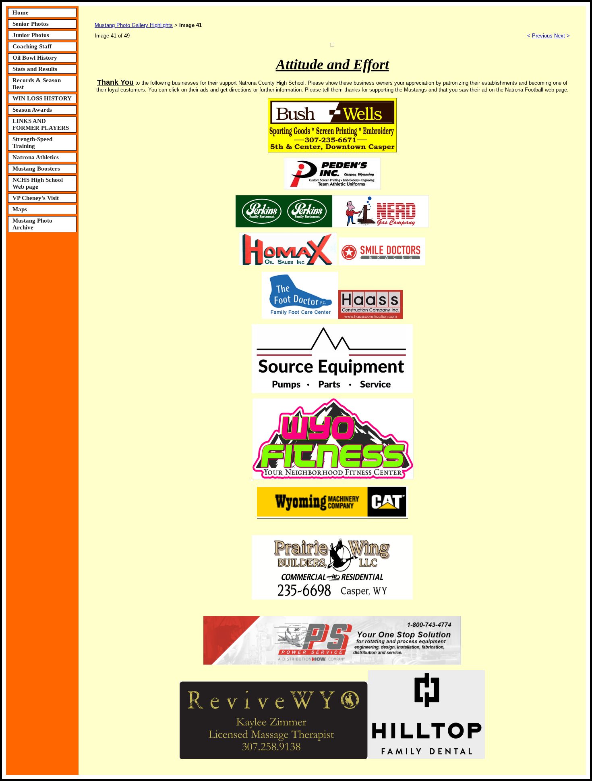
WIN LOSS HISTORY (42, 98)
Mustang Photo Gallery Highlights (134, 25)
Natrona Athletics (35, 157)
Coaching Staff (32, 46)
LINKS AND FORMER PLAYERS (40, 124)
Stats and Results (34, 69)
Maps (19, 209)
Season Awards (32, 109)
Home (20, 12)
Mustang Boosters (36, 168)
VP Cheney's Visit (35, 198)
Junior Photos (30, 35)
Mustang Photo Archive (32, 224)
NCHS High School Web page (37, 183)
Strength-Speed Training (32, 142)
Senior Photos (30, 24)
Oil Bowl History (34, 57)
